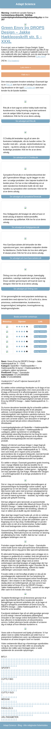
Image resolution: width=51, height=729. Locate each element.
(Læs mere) (41, 56)
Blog (20, 725)
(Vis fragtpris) (13, 61)
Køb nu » (26, 75)
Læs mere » (25, 67)
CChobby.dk (29, 88)
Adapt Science (25, 4)
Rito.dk (9, 85)
